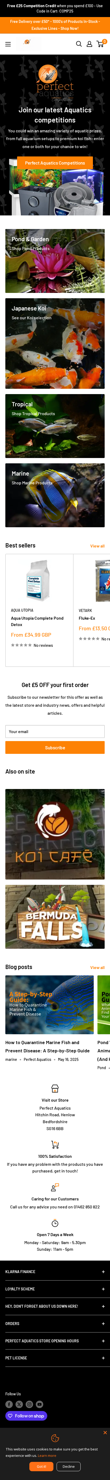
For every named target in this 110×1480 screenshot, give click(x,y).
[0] (100, 44)
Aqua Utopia (22, 610)
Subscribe (55, 747)
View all (97, 545)
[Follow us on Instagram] (29, 1404)
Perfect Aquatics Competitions (55, 163)
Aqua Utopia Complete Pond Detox (37, 621)
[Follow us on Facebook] (9, 1404)
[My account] (89, 44)
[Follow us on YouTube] (39, 1404)
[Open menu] (8, 44)
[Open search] (79, 44)
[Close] (105, 1432)
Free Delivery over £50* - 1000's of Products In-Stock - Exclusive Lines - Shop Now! (55, 25)
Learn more (47, 1455)
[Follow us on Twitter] (19, 1404)
